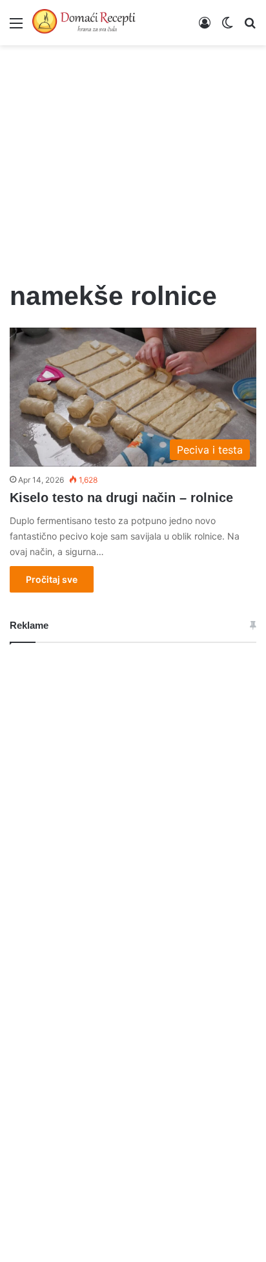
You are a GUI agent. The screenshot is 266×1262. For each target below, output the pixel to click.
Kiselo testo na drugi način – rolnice (121, 497)
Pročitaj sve (51, 579)
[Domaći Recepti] (84, 22)
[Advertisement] (133, 155)
